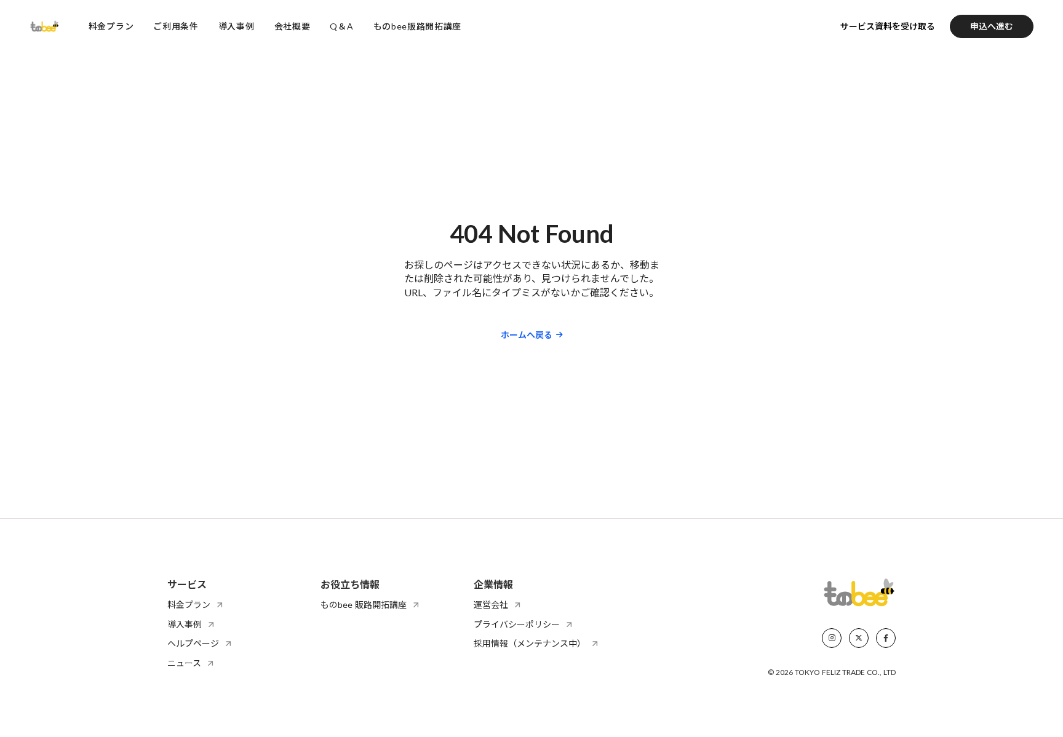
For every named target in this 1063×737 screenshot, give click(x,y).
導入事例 (236, 26)
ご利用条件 (176, 26)
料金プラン (111, 26)
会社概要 (292, 26)
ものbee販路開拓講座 (417, 26)
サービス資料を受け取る (887, 26)
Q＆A (341, 26)
